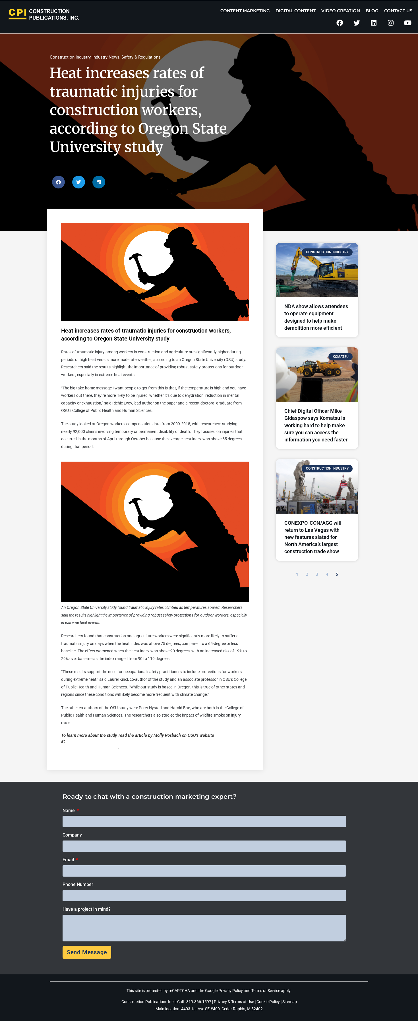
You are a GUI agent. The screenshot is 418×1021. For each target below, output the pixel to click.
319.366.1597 (199, 1001)
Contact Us (398, 10)
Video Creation (340, 10)
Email (69, 859)
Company (72, 835)
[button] (58, 182)
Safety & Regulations (141, 57)
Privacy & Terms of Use (234, 1001)
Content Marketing (245, 10)
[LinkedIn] (374, 23)
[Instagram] (390, 23)
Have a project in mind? (87, 909)
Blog (372, 10)
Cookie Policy (268, 1001)
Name (69, 810)
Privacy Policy (230, 990)
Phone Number (78, 884)
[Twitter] (356, 23)
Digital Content (296, 10)
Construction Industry (70, 57)
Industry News (105, 57)
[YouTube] (407, 23)
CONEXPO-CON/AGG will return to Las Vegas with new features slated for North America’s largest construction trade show (313, 537)
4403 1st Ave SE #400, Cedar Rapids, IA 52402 (222, 1009)
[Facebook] (339, 23)
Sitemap (289, 1001)
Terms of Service (265, 990)
